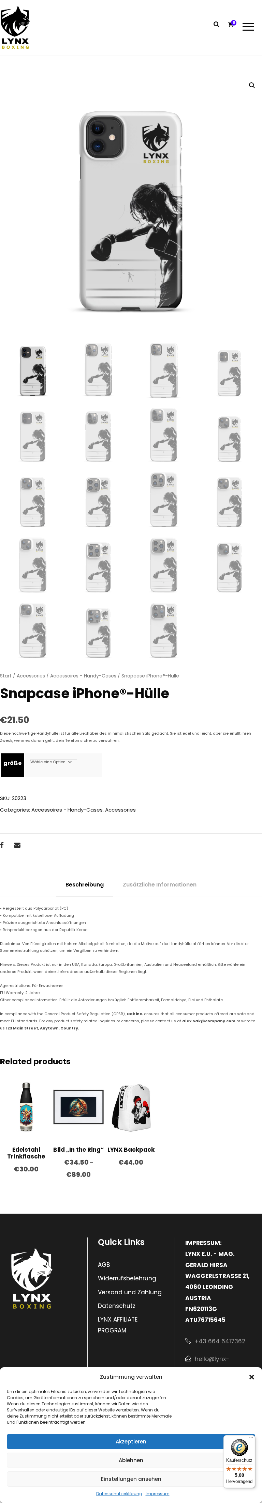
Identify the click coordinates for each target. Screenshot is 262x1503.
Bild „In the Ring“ (78, 1150)
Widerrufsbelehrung (127, 1278)
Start (6, 675)
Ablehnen (131, 1460)
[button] (251, 1377)
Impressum (158, 1494)
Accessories (31, 675)
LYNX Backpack (131, 1150)
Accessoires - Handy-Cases (83, 675)
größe (12, 763)
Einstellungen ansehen (131, 1479)
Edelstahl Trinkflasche (26, 1153)
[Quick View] (13, 1123)
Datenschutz (116, 1306)
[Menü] (251, 1439)
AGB (104, 1265)
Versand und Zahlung (130, 1292)
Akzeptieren (131, 1441)
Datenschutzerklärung (119, 1494)
